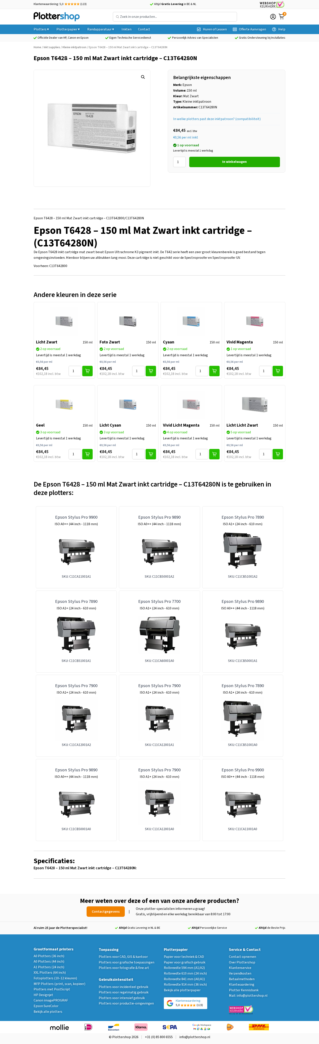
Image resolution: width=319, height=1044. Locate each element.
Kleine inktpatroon (74, 47)
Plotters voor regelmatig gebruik (123, 992)
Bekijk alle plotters (48, 1011)
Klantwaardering (241, 984)
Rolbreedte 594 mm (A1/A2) (184, 967)
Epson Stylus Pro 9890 (159, 517)
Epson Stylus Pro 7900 (76, 686)
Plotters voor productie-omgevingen (126, 1003)
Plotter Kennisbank (243, 990)
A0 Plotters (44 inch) (49, 961)
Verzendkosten (240, 973)
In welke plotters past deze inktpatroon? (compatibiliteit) (217, 119)
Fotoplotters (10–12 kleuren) (55, 978)
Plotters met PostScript (52, 989)
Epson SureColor (46, 1006)
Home (37, 47)
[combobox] (175, 16)
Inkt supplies (52, 47)
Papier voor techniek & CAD (184, 956)
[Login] (273, 17)
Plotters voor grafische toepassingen (126, 962)
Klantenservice (240, 967)
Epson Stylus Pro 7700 (159, 601)
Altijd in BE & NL (175, 4)
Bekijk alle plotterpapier (182, 990)
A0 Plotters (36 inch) (49, 956)
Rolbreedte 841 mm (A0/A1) (184, 979)
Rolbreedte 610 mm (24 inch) (185, 973)
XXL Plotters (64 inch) (50, 972)
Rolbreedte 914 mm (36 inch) (185, 984)
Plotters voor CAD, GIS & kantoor (123, 956)
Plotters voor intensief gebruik (122, 998)
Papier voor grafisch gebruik (184, 962)
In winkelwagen (234, 161)
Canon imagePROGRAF (51, 1000)
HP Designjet (43, 995)
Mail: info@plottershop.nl (248, 995)
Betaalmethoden (242, 979)
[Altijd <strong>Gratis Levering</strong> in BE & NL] (151, 4)
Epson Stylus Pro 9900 (76, 517)
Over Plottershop (242, 962)
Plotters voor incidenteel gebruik (123, 987)
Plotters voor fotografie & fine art (124, 967)
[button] (143, 77)
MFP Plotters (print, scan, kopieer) (59, 983)
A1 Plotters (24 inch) (49, 967)
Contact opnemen (242, 956)
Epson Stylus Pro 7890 (243, 517)
